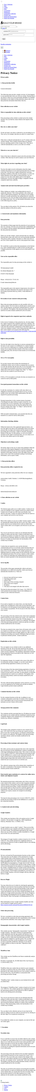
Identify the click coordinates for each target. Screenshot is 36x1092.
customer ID (6, 31)
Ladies (6, 7)
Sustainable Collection (10, 13)
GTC (5, 1088)
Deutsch (8, 50)
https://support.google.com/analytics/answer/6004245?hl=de (16, 905)
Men (5, 6)
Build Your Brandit (9, 18)
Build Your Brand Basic (10, 16)
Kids (5, 9)
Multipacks (7, 12)
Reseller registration (6, 44)
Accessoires (7, 10)
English (8, 52)
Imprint (6, 1090)
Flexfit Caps (7, 15)
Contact (6, 1086)
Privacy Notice (8, 1085)
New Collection (8, 4)
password (5, 34)
